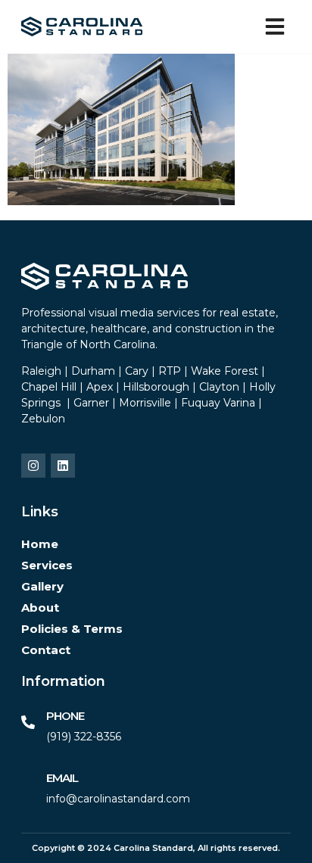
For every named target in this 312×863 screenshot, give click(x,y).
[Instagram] (33, 465)
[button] (275, 26)
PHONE (65, 716)
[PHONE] (28, 722)
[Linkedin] (63, 465)
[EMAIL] (28, 784)
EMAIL (62, 778)
